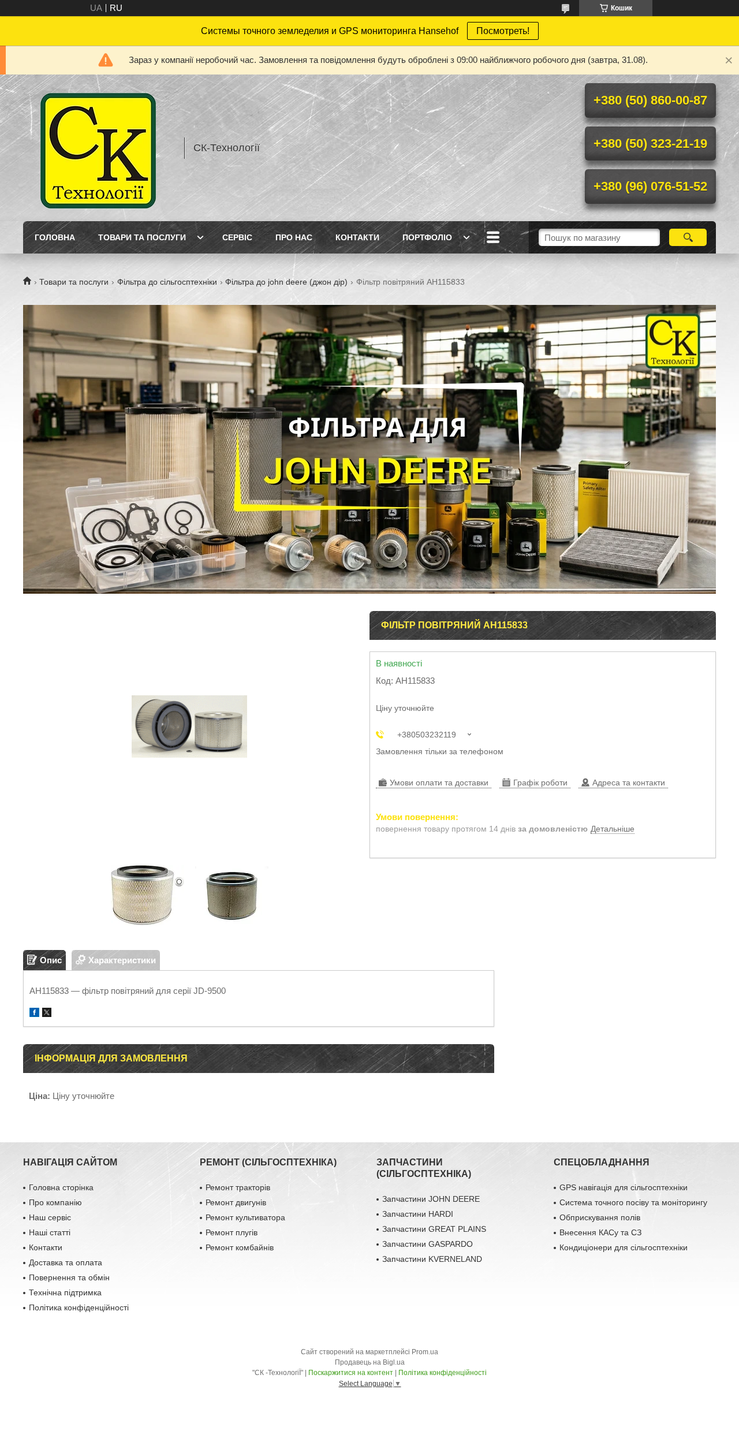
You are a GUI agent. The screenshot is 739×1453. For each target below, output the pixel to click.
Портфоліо (427, 237)
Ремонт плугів (231, 1232)
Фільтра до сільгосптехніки (167, 281)
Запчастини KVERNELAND (432, 1259)
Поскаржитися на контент (350, 1373)
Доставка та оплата (65, 1262)
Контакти (357, 237)
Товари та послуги (142, 237)
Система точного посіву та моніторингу (633, 1202)
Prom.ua (425, 1352)
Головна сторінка (61, 1187)
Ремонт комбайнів (240, 1247)
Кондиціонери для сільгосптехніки (623, 1247)
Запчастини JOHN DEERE (431, 1199)
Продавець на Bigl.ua (370, 1362)
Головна (55, 237)
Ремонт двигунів (236, 1202)
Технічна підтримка (65, 1292)
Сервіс (237, 237)
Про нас (293, 237)
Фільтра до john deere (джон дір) (286, 281)
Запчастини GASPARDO (427, 1244)
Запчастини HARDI (417, 1214)
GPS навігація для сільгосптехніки (623, 1187)
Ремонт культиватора (245, 1217)
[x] (46, 1014)
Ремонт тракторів (238, 1187)
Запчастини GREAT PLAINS (434, 1229)
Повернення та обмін (69, 1277)
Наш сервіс (50, 1217)
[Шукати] (688, 237)
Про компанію (55, 1202)
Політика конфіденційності (79, 1307)
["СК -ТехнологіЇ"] (98, 147)
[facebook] (34, 1014)
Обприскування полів (599, 1217)
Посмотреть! (502, 31)
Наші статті (49, 1232)
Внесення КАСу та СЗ (600, 1232)
